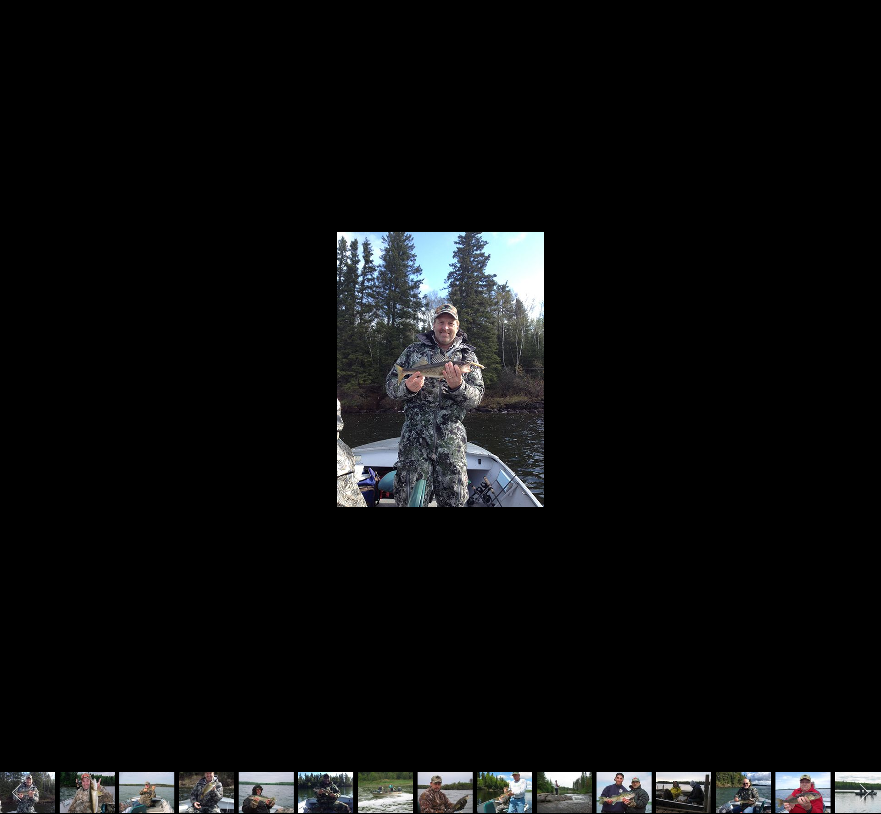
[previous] (16, 393)
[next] (865, 393)
